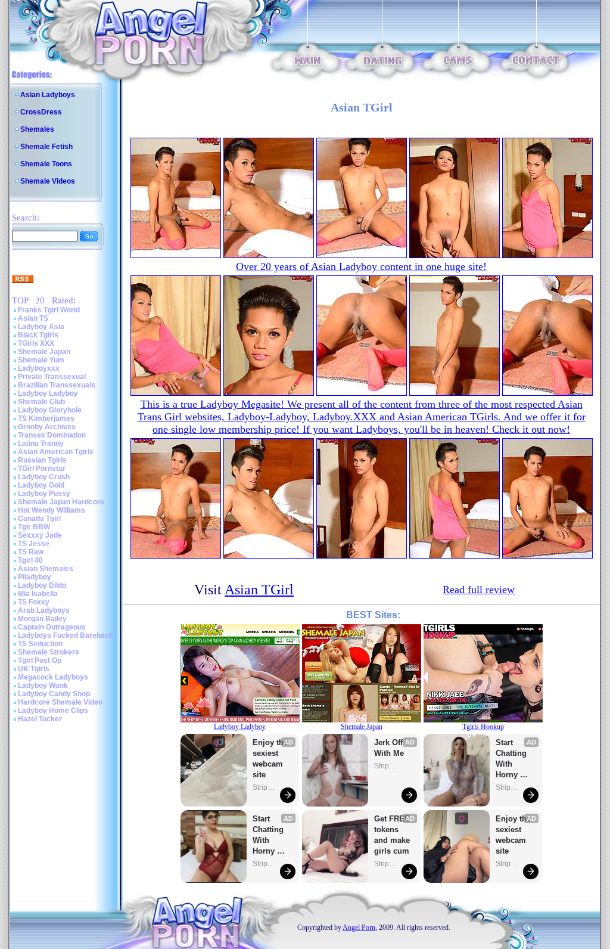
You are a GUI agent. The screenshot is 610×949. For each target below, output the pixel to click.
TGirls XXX (36, 343)
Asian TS (33, 318)
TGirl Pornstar (42, 468)
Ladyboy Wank (43, 685)
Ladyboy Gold (41, 485)
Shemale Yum (41, 360)
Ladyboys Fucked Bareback (65, 635)
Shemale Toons (46, 164)
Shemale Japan (44, 352)
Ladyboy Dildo (42, 585)
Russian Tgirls (42, 460)
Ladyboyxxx (39, 368)
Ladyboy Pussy (44, 493)
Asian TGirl (259, 589)
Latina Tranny (41, 443)
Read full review (479, 590)
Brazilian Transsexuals (56, 385)
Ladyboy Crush (44, 477)
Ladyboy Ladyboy (48, 393)
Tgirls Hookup (483, 726)
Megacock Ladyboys (53, 677)
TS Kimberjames (46, 418)
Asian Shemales (45, 569)
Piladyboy (34, 577)
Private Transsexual (52, 377)
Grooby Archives (47, 427)
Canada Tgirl (39, 518)
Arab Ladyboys (44, 610)
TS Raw (30, 552)
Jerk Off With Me (389, 748)
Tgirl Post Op (39, 660)
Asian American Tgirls (56, 452)
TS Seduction (40, 644)
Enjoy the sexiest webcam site (270, 758)
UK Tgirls (33, 669)
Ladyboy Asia (41, 326)
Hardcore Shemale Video (60, 702)
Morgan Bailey (42, 619)
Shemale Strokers (48, 652)
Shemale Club (41, 402)
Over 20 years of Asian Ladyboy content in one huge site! (361, 266)
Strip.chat (264, 787)
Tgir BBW (34, 527)
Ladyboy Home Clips (53, 710)
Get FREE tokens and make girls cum (392, 834)
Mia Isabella (38, 594)
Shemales (37, 129)
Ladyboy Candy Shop (54, 694)
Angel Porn (359, 927)
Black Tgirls (38, 335)
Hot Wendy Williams (51, 510)
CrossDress (41, 112)
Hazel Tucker (40, 719)
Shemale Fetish (46, 146)
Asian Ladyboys (47, 95)
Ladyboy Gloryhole (50, 410)
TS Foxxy (33, 602)
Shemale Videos (47, 181)
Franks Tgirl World (49, 310)
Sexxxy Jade (40, 535)
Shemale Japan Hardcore (61, 502)
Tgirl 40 (30, 560)
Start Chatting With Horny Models (269, 835)
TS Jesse (33, 543)
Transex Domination (52, 435)
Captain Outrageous (52, 627)
